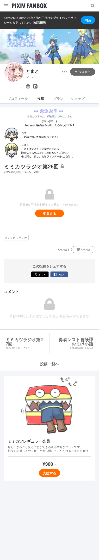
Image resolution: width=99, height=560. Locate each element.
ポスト (41, 274)
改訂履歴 (39, 22)
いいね (85, 249)
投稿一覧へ (49, 363)
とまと (32, 71)
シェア (61, 274)
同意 (88, 20)
